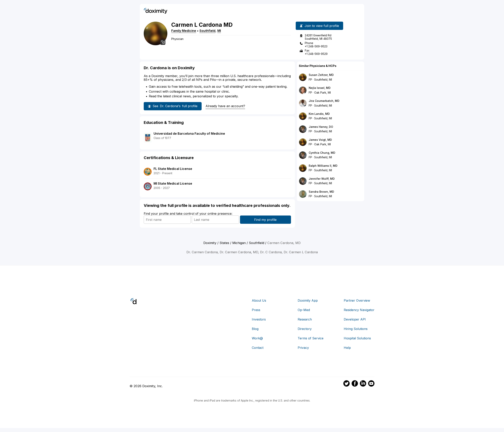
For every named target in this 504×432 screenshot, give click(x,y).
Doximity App (308, 300)
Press (256, 310)
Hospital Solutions (357, 338)
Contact (257, 348)
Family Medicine (183, 31)
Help (347, 348)
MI (219, 31)
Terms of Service (310, 338)
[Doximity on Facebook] (355, 384)
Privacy (303, 348)
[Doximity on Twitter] (346, 384)
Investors (259, 319)
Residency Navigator (359, 310)
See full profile (175, 106)
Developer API (355, 319)
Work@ (257, 338)
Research (305, 319)
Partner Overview (357, 300)
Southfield (207, 31)
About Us (259, 300)
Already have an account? (225, 106)
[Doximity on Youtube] (371, 384)
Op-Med (304, 310)
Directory (305, 329)
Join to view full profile (322, 26)
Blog (255, 329)
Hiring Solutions (356, 329)
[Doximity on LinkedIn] (363, 384)
